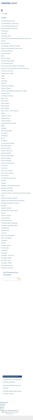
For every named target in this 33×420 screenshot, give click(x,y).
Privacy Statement (12, 412)
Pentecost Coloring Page (7, 155)
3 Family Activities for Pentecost (9, 28)
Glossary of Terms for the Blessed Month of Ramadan (15, 68)
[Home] (9, 4)
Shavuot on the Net (6, 215)
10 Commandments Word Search (9, 26)
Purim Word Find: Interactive (8, 178)
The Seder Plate (5, 228)
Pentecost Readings (6, 158)
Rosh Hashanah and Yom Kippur (9, 210)
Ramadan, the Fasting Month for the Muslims (12, 200)
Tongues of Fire (5, 230)
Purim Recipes (5, 175)
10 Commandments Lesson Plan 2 (9, 23)
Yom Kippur (4, 253)
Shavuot (3, 213)
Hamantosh (4, 81)
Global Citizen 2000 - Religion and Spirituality (12, 66)
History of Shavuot (6, 88)
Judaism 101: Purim (6, 116)
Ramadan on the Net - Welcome (9, 198)
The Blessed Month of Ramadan (9, 223)
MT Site (3, 138)
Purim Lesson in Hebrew (7, 173)
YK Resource (4, 250)
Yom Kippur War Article (7, 268)
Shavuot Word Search (6, 220)
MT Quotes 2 (4, 133)
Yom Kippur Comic (6, 260)
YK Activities (4, 240)
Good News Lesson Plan (7, 71)
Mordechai (4, 128)
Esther (2, 56)
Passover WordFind (6, 153)
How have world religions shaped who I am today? (14, 91)
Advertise (2, 407)
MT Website (4, 140)
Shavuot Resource (5, 218)
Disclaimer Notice (9, 413)
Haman (3, 78)
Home (2, 13)
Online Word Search (6, 145)
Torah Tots (4, 233)
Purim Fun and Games (7, 170)
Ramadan (3, 180)
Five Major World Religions (8, 61)
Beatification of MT (6, 36)
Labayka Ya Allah (5, 118)
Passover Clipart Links (6, 150)
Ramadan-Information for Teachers (10, 203)
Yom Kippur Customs (6, 263)
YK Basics (3, 243)
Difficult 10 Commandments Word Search (11, 48)
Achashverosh (4, 31)
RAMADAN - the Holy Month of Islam (10, 185)
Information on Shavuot (7, 96)
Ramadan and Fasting (6, 188)
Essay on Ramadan (6, 53)
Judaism (3, 113)
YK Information (5, 248)
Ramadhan (4, 205)
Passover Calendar (6, 148)
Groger (3, 76)
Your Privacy (2, 404)
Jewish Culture (5, 100)
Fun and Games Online (7, 63)
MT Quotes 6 (4, 135)
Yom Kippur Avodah (6, 258)
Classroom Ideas (5, 43)
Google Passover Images (7, 73)
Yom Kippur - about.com (7, 255)
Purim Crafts (4, 165)
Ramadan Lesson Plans (7, 190)
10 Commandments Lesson (8, 21)
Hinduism (3, 83)
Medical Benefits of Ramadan (8, 123)
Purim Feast (4, 168)
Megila (3, 125)
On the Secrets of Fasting (7, 143)
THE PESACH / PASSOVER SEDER (9, 225)
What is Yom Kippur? (6, 238)
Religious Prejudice (6, 208)
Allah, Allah (4, 33)
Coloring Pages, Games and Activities (10, 46)
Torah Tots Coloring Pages (8, 235)
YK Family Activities (6, 245)
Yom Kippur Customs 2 (7, 265)
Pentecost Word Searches (7, 163)
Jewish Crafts (4, 98)
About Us (2, 408)
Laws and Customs (6, 120)
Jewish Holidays (5, 103)
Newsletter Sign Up (4, 402)
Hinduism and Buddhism (7, 86)
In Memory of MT (5, 93)
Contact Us (2, 405)
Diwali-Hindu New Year (7, 51)
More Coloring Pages (6, 130)
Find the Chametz (5, 58)
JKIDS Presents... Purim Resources (9, 110)
